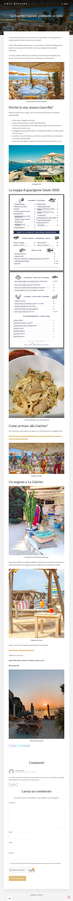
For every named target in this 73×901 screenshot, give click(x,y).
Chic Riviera (16, 4)
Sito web (11, 853)
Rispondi (13, 784)
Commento (12, 802)
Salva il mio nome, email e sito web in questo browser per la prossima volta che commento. (36, 863)
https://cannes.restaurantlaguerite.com (21, 650)
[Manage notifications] (68, 897)
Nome (11, 832)
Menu (66, 4)
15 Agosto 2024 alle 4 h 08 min (25, 772)
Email (11, 842)
